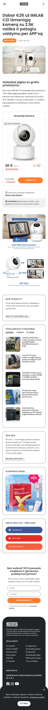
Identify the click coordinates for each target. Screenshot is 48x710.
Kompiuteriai (30, 652)
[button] (37, 165)
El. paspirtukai (31, 646)
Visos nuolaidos (32, 661)
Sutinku (24, 703)
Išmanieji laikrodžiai (33, 655)
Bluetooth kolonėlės (33, 658)
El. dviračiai (10, 661)
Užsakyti (29, 180)
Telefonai (9, 658)
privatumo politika (37, 697)
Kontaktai (11, 670)
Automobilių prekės (33, 649)
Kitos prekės (11, 655)
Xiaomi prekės (11, 652)
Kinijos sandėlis (12, 649)
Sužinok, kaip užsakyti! (13, 195)
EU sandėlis (10, 646)
